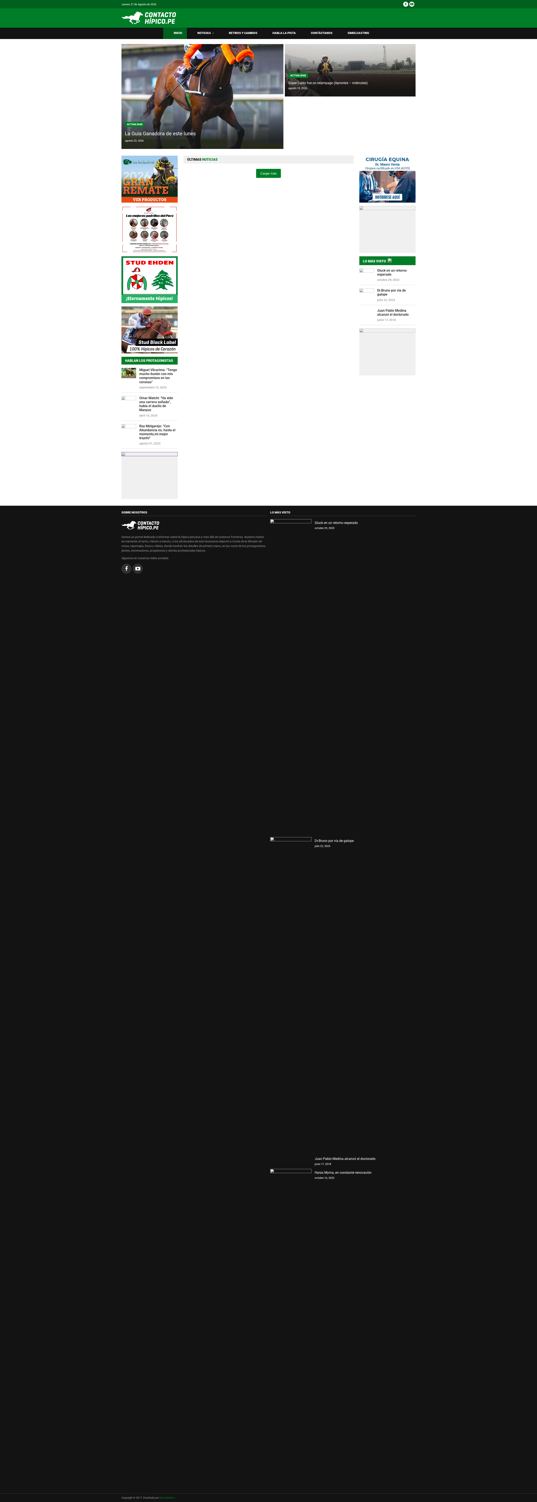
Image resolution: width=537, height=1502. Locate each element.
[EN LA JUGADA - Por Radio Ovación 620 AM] (387, 229)
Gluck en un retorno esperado (392, 272)
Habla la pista (284, 33)
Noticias (205, 33)
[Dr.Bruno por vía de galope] (291, 994)
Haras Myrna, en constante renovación (343, 1173)
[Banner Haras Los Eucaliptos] (149, 179)
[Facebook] (405, 4)
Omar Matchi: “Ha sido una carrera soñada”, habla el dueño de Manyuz (156, 404)
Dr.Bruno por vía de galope (391, 292)
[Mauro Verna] (387, 179)
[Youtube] (411, 4)
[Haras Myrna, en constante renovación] (291, 1326)
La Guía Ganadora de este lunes (160, 134)
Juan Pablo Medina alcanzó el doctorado (393, 313)
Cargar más (268, 173)
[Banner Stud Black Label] (149, 329)
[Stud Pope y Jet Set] (149, 475)
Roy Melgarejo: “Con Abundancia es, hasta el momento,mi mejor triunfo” (157, 432)
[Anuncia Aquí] (387, 351)
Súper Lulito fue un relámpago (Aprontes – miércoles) (328, 83)
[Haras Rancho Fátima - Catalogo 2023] (149, 229)
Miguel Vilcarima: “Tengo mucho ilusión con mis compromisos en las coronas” (158, 376)
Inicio (178, 33)
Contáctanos (321, 33)
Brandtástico (167, 1497)
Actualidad (135, 124)
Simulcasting (358, 33)
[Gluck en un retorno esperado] (291, 676)
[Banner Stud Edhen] (149, 279)
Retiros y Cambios (243, 33)
